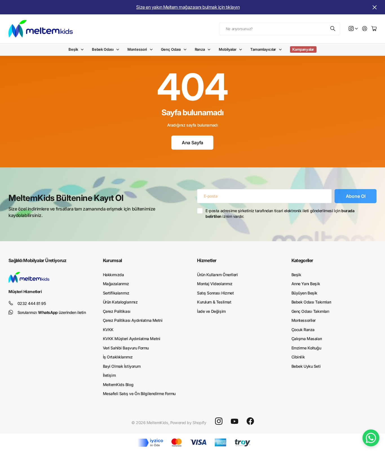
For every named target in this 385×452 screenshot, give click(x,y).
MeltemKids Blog (118, 384)
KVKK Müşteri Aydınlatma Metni (131, 338)
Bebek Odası (103, 49)
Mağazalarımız (116, 283)
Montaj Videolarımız (215, 283)
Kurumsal (112, 260)
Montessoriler (303, 320)
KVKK (108, 329)
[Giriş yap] (364, 28)
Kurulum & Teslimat (214, 302)
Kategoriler (302, 260)
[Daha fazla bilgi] (353, 28)
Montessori (137, 49)
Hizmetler (206, 260)
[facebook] (250, 421)
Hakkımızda (113, 274)
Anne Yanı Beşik (305, 283)
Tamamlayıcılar (263, 49)
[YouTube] (234, 421)
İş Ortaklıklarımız (118, 356)
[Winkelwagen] (374, 28)
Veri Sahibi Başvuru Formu (126, 347)
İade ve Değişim (211, 311)
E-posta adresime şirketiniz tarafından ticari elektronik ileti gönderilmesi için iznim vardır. (279, 213)
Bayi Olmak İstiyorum (122, 366)
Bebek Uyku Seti (306, 366)
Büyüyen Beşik (304, 293)
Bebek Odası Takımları (311, 302)
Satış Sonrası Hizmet (215, 293)
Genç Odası (171, 49)
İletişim (109, 375)
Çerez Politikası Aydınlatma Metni (133, 320)
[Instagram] (218, 421)
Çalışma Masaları (306, 338)
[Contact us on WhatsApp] (370, 437)
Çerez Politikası (116, 311)
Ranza (200, 49)
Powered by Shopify (188, 422)
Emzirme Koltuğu (306, 347)
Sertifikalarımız (116, 293)
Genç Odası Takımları (310, 311)
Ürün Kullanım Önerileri (217, 274)
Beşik (73, 49)
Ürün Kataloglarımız (120, 302)
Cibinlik (298, 356)
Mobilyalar (227, 49)
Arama (333, 29)
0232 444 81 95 (31, 303)
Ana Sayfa (192, 142)
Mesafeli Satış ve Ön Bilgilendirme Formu (139, 393)
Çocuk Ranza (303, 329)
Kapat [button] (375, 7)
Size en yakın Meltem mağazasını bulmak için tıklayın (188, 7)
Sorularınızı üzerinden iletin (51, 312)
